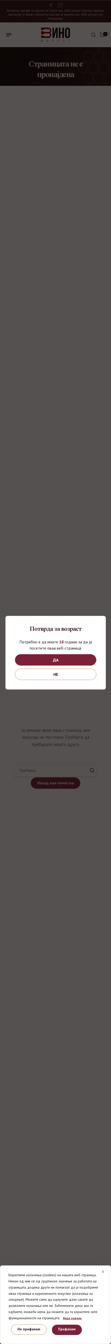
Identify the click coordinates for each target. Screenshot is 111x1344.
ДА (56, 659)
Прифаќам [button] (67, 1329)
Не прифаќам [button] (29, 1329)
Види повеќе (72, 1318)
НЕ (55, 674)
